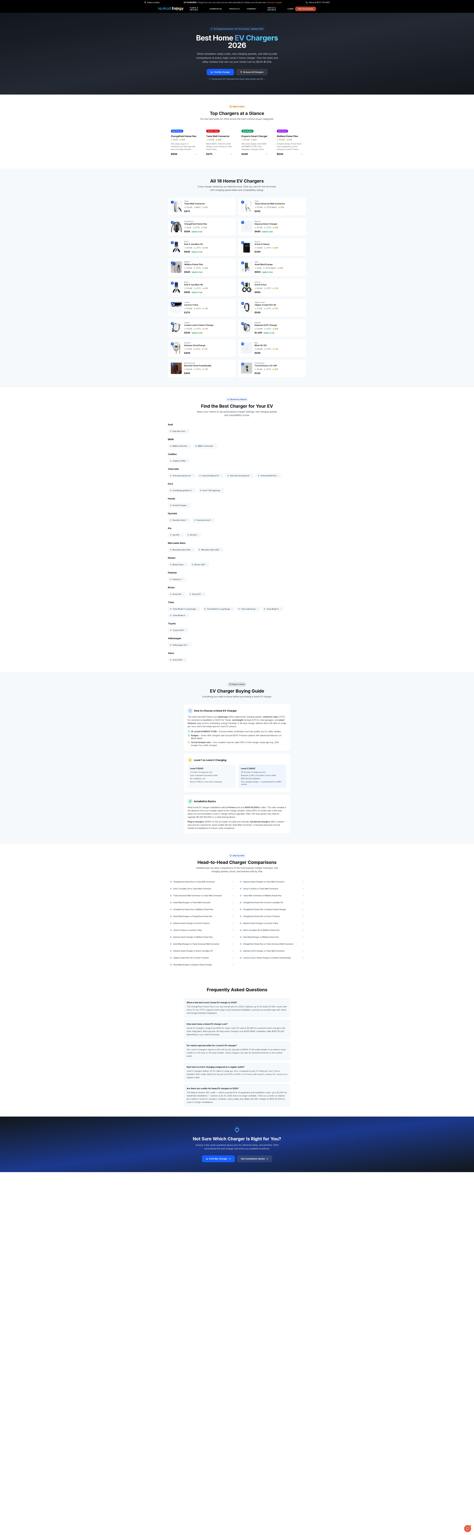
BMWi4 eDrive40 (205, 446)
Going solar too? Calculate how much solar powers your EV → (238, 79)
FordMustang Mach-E (182, 490)
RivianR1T (196, 594)
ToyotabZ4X (178, 630)
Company (251, 9)
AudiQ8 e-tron (179, 431)
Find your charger (274, 2)
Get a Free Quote (305, 9)
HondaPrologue (180, 505)
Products (234, 9)
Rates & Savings (271, 9)
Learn (290, 9)
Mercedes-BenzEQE (210, 550)
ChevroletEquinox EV (182, 476)
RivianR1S (177, 594)
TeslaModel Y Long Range (184, 609)
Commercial (215, 9)
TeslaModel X (179, 615)
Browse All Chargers (253, 72)
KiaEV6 (176, 535)
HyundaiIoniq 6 (203, 520)
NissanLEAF (199, 564)
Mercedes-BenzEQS (181, 550)
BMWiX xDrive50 (180, 446)
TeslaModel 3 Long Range (218, 609)
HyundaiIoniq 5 (179, 520)
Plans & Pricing (194, 9)
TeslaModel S (272, 609)
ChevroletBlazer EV (210, 476)
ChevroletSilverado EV (239, 476)
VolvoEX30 (177, 660)
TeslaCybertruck (248, 609)
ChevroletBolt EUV (268, 476)
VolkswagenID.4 (180, 645)
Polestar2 (177, 579)
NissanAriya (178, 564)
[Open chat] (467, 1528)
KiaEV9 (193, 535)
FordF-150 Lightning (211, 490)
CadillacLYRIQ (179, 461)
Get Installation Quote (253, 1158)
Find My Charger (222, 72)
